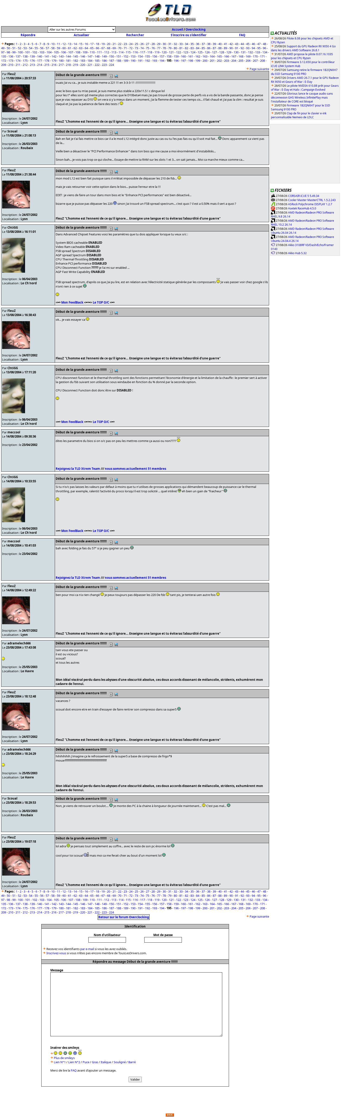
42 (231, 44)
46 (253, 44)
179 (53, 60)
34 (186, 44)
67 (103, 48)
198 (190, 60)
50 (8, 48)
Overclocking (196, 29)
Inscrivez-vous (56, 953)
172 (3, 60)
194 (161, 60)
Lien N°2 (74, 1062)
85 (203, 48)
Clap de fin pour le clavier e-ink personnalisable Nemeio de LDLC (298, 115)
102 (34, 52)
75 (147, 48)
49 (2, 48)
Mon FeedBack (72, 302)
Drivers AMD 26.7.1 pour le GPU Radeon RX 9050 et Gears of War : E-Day (305, 80)
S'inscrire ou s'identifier (188, 35)
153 (133, 56)
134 (264, 52)
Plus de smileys (64, 1058)
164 (212, 56)
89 (225, 48)
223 (104, 65)
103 (41, 52)
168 (240, 56)
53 (25, 48)
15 (80, 44)
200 (205, 60)
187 (111, 60)
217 (61, 65)
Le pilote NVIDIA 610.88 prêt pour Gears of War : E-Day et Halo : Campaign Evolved (305, 88)
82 (186, 48)
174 (18, 60)
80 (175, 48)
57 (47, 48)
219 (75, 65)
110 (92, 52)
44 (242, 44)
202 (219, 60)
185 (97, 60)
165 (219, 56)
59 (58, 48)
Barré (132, 1062)
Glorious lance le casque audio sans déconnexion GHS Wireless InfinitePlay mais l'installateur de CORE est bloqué (302, 97)
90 (231, 48)
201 (212, 60)
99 (14, 52)
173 (10, 60)
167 (233, 56)
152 (125, 56)
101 (27, 52)
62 (75, 48)
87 (214, 48)
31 (169, 44)
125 (200, 52)
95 (259, 48)
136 (10, 56)
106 (63, 52)
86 (208, 48)
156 (154, 56)
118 (149, 52)
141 (46, 56)
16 (86, 44)
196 (176, 60)
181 (68, 60)
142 (53, 56)
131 (243, 52)
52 (19, 48)
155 (147, 56)
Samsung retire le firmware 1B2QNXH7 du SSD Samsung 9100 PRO (304, 72)
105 (56, 52)
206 (248, 60)
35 (192, 44)
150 (111, 56)
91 (236, 48)
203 (226, 60)
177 (39, 60)
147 (89, 56)
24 (130, 44)
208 (262, 60)
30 (164, 44)
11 (58, 44)
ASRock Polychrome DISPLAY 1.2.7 (310, 204)
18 (97, 44)
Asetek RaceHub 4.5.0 (302, 208)
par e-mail (87, 949)
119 (156, 52)
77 (158, 48)
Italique (106, 1062)
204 (233, 60)
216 (53, 65)
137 (18, 56)
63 (80, 48)
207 (255, 60)
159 (176, 56)
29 (158, 44)
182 (75, 60)
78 (164, 48)
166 (226, 56)
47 (259, 44)
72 (130, 48)
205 (240, 60)
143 (61, 56)
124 (192, 52)
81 (181, 48)
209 (3, 65)
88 (220, 48)
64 (86, 48)
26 (142, 44)
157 (161, 56)
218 (68, 65)
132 (250, 52)
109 (85, 52)
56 (41, 48)
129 (228, 52)
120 (164, 52)
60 (64, 48)
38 (208, 44)
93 (247, 48)
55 (36, 48)
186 (104, 60)
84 (197, 48)
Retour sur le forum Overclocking (123, 917)
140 (39, 56)
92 (242, 48)
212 (25, 65)
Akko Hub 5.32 (297, 253)
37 (203, 44)
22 (119, 44)
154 (140, 56)
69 (114, 48)
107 (70, 52)
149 (104, 56)
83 (192, 48)
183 (82, 60)
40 (220, 44)
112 (106, 52)
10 (53, 44)
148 (97, 56)
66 (97, 48)
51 (14, 48)
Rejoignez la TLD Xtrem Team (78, 469)
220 (82, 65)
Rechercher (135, 35)
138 (25, 56)
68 (108, 48)
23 (125, 44)
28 (153, 44)
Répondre (28, 35)
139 (32, 56)
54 (30, 48)
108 (77, 52)
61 (69, 48)
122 (178, 52)
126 (207, 52)
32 (175, 44)
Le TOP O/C (101, 302)
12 (64, 44)
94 (253, 48)
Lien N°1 (60, 1062)
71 (125, 48)
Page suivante (259, 69)
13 (69, 44)
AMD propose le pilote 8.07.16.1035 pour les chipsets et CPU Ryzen (302, 56)
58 (53, 48)
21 (114, 44)
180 (61, 60)
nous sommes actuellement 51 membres (135, 469)
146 (82, 56)
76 (153, 48)
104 (49, 52)
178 (46, 60)
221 (89, 65)
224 (111, 65)
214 (39, 65)
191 (140, 60)
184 (89, 60)
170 (255, 56)
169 (248, 56)
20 (108, 44)
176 (32, 60)
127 (214, 52)
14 (75, 44)
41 (225, 44)
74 (142, 48)
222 (97, 65)
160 (183, 56)
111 (99, 52)
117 (142, 52)
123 (185, 52)
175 (25, 60)
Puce (86, 1062)
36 (197, 44)
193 (154, 60)
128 (221, 52)
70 (119, 48)
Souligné (120, 1062)
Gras (95, 1062)
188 (118, 60)
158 (169, 56)
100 (20, 52)
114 (121, 52)
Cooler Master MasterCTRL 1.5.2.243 (312, 200)
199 (197, 60)
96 (264, 48)
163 (205, 56)
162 (197, 56)
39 (214, 44)
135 (3, 56)
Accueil (177, 29)
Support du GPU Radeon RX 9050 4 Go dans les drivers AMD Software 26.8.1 (303, 48)
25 (136, 44)
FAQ (242, 35)
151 (118, 56)
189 (125, 60)
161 (190, 56)
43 (236, 44)
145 (75, 56)
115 (128, 52)
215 (46, 65)
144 (68, 56)
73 (136, 48)
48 (264, 44)
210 (10, 65)
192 (147, 60)
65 (91, 48)
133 (257, 52)
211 (18, 65)
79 (169, 48)
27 (147, 44)
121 (171, 52)
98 (8, 52)
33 (181, 44)
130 (236, 52)
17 (91, 44)
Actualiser (81, 35)
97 (2, 52)
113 (113, 52)
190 (133, 60)
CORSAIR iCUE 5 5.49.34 (303, 196)
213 (32, 65)
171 (262, 56)
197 (183, 60)
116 (135, 52)
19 (103, 44)
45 (247, 44)
